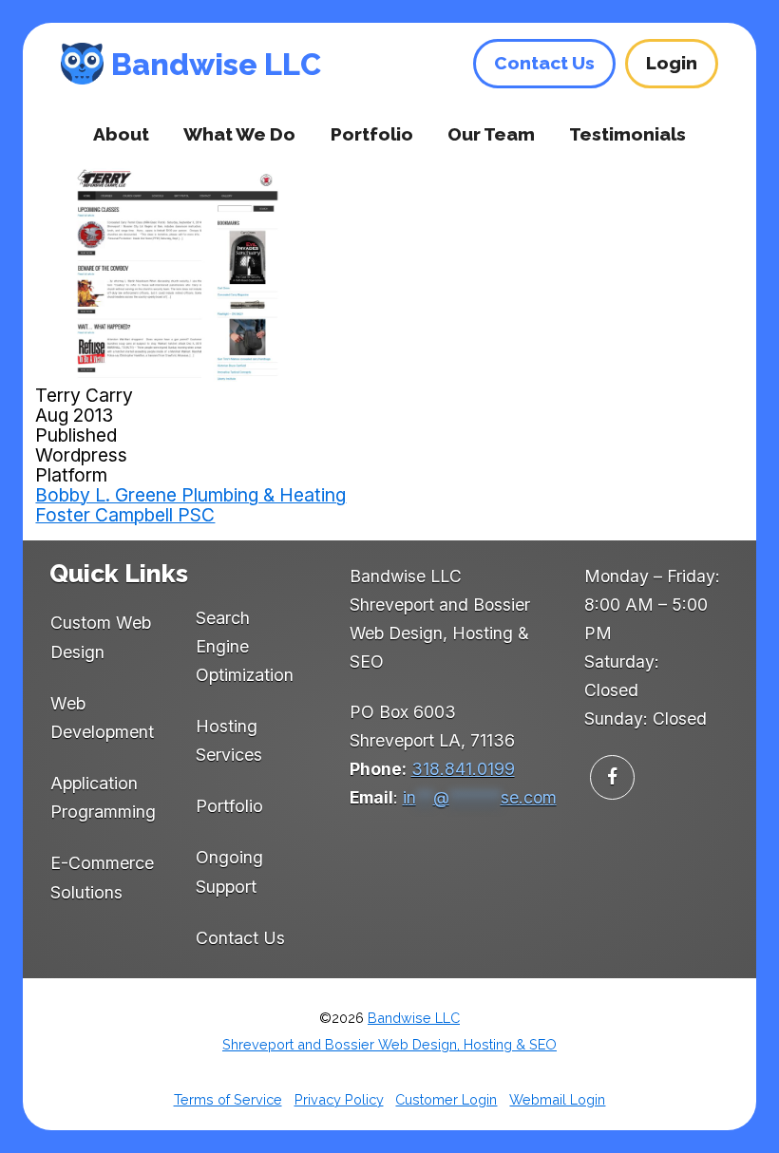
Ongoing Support (229, 871)
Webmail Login (557, 1099)
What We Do (239, 133)
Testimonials (627, 133)
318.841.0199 (463, 769)
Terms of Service (228, 1099)
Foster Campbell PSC (125, 514)
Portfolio (372, 133)
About (121, 133)
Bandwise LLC (216, 64)
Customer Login (446, 1099)
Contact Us (240, 938)
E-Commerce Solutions (102, 877)
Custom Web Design (100, 637)
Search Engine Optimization (245, 647)
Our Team (491, 133)
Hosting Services (229, 740)
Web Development (102, 717)
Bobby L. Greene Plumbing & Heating (190, 494)
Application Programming (103, 797)
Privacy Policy (339, 1099)
